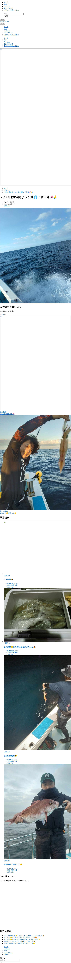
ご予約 (6, 954)
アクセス (7, 6)
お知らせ (7, 206)
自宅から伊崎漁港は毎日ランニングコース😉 (19, 943)
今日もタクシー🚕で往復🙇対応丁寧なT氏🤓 (19, 941)
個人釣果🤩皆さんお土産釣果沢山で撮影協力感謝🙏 (22, 939)
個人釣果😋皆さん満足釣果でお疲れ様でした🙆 (20, 937)
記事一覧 (3, 314)
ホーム (6, 2)
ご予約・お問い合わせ (11, 10)
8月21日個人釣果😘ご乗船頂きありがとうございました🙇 (24, 935)
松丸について (8, 8)
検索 (5, 16)
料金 (5, 4)
